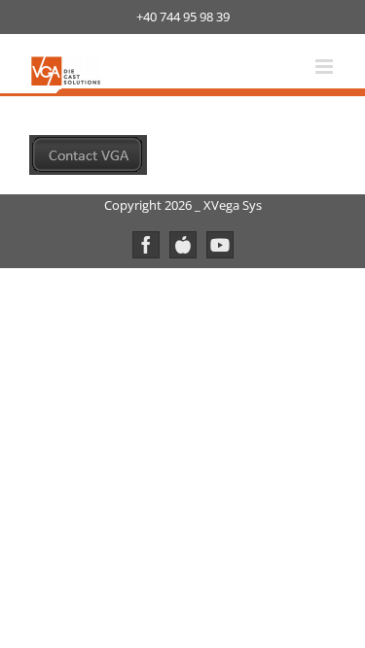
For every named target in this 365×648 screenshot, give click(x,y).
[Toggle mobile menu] (325, 66)
